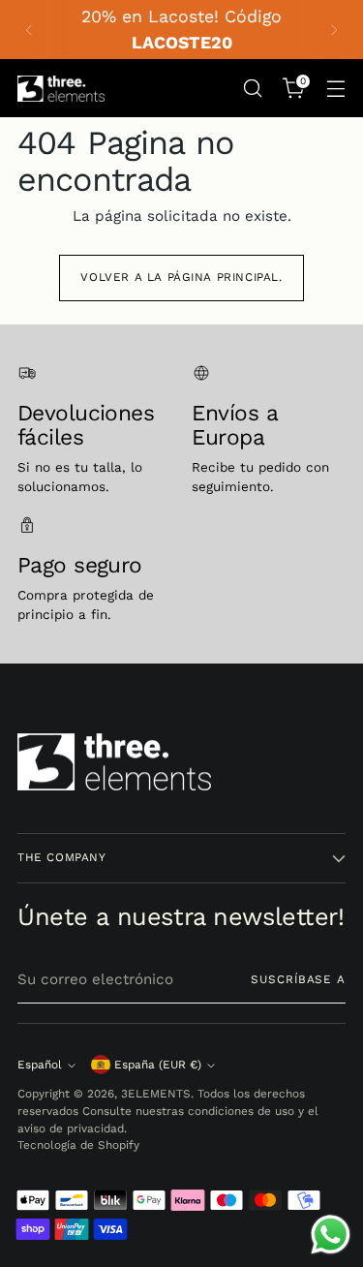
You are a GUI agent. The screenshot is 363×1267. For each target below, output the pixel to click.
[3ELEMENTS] (61, 89)
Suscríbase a (298, 979)
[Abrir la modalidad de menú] (335, 88)
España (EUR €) (157, 1064)
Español (39, 1064)
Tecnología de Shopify (78, 1145)
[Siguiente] (334, 29)
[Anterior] (29, 29)
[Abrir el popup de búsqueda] (252, 88)
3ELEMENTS (156, 1093)
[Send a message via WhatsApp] (330, 1234)
